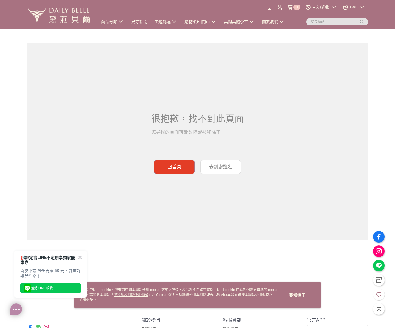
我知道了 (297, 295)
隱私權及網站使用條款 (131, 295)
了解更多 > (87, 300)
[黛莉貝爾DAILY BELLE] (59, 15)
